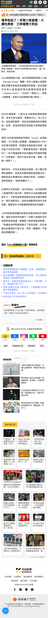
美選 (5, 346)
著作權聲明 (38, 576)
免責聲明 (17, 576)
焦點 (18, 6)
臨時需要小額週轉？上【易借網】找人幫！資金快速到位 (9, 462)
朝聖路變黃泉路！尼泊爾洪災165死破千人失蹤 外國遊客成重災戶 (23, 505)
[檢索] (40, 2)
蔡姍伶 (10, 28)
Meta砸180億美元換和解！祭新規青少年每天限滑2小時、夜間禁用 (38, 524)
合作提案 (33, 580)
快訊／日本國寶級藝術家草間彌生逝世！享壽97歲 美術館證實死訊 (24, 524)
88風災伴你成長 (25, 10)
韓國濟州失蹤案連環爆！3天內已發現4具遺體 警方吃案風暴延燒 (12, 486)
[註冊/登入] (45, 2)
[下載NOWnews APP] (35, 2)
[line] (26, 589)
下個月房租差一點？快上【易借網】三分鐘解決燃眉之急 (38, 441)
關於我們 (24, 580)
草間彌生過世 (7, 6)
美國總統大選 (17, 346)
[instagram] (20, 589)
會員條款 (14, 580)
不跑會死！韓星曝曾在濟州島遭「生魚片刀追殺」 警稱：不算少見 (9, 441)
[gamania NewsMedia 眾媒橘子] (24, 599)
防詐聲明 (8, 576)
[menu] (46, 6)
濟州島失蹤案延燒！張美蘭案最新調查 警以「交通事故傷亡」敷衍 (35, 550)
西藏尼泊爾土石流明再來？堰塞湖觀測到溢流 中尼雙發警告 (38, 461)
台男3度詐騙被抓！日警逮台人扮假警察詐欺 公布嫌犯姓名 (12, 550)
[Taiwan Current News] (31, 2)
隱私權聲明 (27, 576)
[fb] (14, 589)
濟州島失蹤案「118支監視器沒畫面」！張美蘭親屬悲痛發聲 (38, 505)
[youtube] (32, 589)
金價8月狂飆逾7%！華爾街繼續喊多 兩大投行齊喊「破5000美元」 (23, 461)
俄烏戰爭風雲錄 (17, 256)
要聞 (30, 6)
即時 (24, 6)
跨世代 (39, 10)
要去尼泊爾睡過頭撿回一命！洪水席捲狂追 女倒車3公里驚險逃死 (9, 525)
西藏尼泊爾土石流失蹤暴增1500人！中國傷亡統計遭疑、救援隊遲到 (9, 505)
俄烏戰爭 (31, 346)
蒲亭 (42, 346)
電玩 (36, 6)
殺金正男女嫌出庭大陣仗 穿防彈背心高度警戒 (23, 441)
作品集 (39, 320)
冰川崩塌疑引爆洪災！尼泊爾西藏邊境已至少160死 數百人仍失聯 (35, 486)
